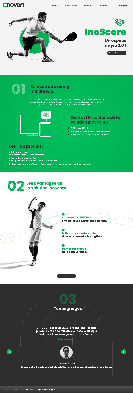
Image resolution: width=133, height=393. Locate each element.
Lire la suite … (66, 348)
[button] (9, 351)
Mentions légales (48, 390)
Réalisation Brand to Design (30, 390)
